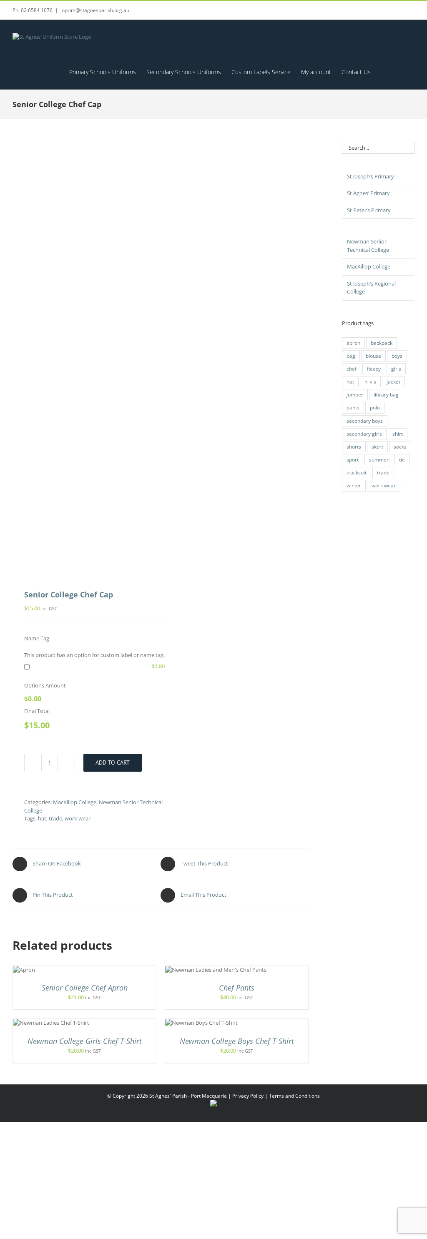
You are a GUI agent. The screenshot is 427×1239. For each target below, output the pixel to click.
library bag (386, 394)
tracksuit (357, 472)
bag (351, 355)
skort (377, 446)
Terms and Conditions (294, 1095)
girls (396, 368)
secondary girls (364, 433)
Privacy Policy (248, 1095)
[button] (401, 71)
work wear (77, 818)
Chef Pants (236, 988)
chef (352, 368)
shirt (397, 433)
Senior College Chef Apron (85, 988)
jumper (355, 394)
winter (354, 485)
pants (353, 407)
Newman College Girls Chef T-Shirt (85, 1041)
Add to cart (112, 762)
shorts (354, 446)
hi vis (370, 381)
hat (42, 818)
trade (55, 818)
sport (353, 459)
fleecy (374, 368)
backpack (381, 342)
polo (375, 407)
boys (397, 355)
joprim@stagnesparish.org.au (94, 10)
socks (400, 446)
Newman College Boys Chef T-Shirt (237, 1041)
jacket (393, 381)
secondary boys (365, 420)
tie (402, 459)
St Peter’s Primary (369, 210)
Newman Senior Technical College (368, 245)
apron (353, 342)
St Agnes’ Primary (368, 193)
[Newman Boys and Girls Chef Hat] (84, 355)
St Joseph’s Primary (370, 176)
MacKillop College (74, 802)
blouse (373, 355)
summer (379, 459)
